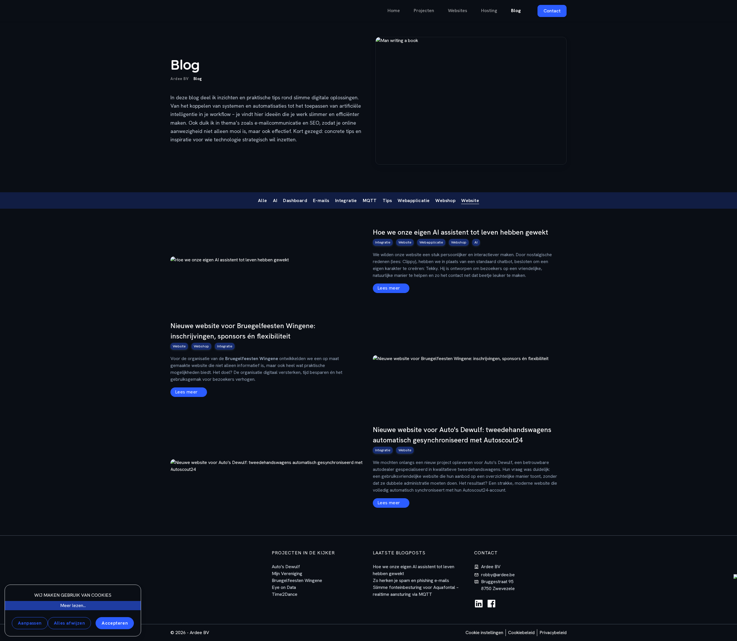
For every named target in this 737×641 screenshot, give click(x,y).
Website (470, 200)
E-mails (321, 200)
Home (394, 10)
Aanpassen (30, 623)
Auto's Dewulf (286, 567)
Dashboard (295, 200)
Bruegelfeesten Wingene (297, 580)
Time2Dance (284, 594)
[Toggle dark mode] (244, 10)
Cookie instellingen (484, 632)
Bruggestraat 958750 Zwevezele (498, 585)
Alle (262, 200)
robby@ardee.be (498, 575)
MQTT (370, 200)
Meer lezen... (73, 605)
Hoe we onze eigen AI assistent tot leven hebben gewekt (460, 232)
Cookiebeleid (521, 632)
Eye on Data (284, 587)
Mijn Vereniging (287, 573)
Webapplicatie (414, 200)
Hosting (489, 10)
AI (275, 200)
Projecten (424, 10)
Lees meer (389, 288)
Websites (457, 10)
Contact (552, 11)
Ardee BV (179, 78)
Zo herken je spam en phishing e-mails (411, 580)
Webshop (445, 200)
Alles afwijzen (69, 623)
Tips (387, 200)
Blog (516, 10)
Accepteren (115, 623)
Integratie (346, 200)
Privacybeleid (553, 632)
